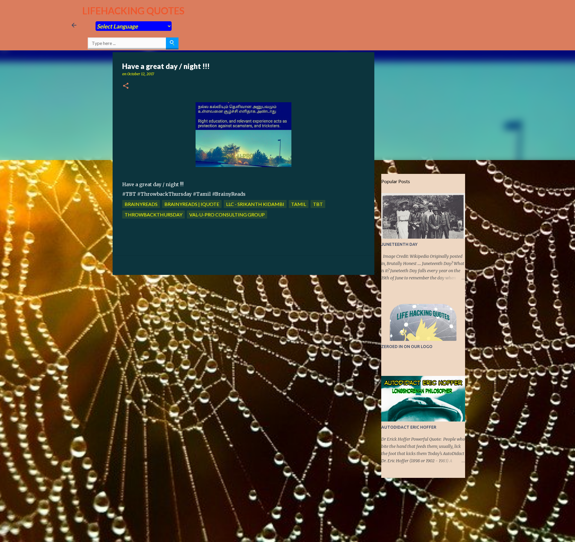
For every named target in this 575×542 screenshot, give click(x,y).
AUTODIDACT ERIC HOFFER (408, 427)
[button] (125, 86)
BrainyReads (141, 204)
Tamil (298, 204)
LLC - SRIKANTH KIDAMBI (255, 204)
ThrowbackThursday (153, 214)
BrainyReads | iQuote (191, 204)
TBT (318, 204)
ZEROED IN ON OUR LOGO (406, 346)
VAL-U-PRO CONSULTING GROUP (227, 214)
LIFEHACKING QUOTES (133, 10)
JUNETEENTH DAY (399, 244)
